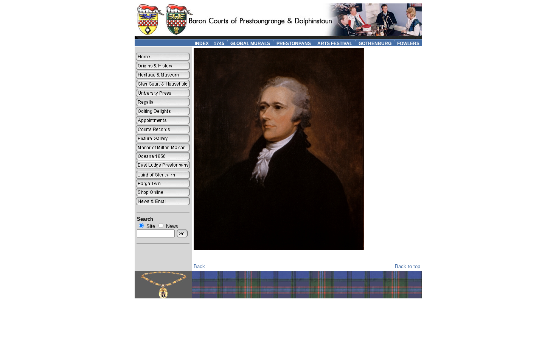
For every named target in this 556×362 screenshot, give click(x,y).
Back (199, 266)
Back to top (407, 266)
